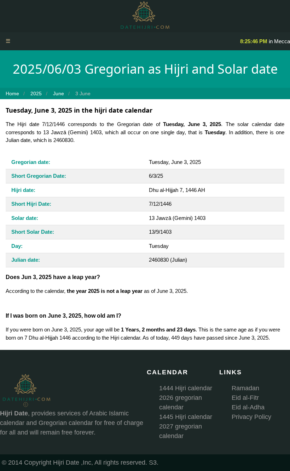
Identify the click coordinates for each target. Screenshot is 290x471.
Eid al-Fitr (245, 397)
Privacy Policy (251, 416)
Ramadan (245, 388)
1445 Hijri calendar (185, 416)
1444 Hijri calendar (185, 388)
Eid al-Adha (248, 407)
